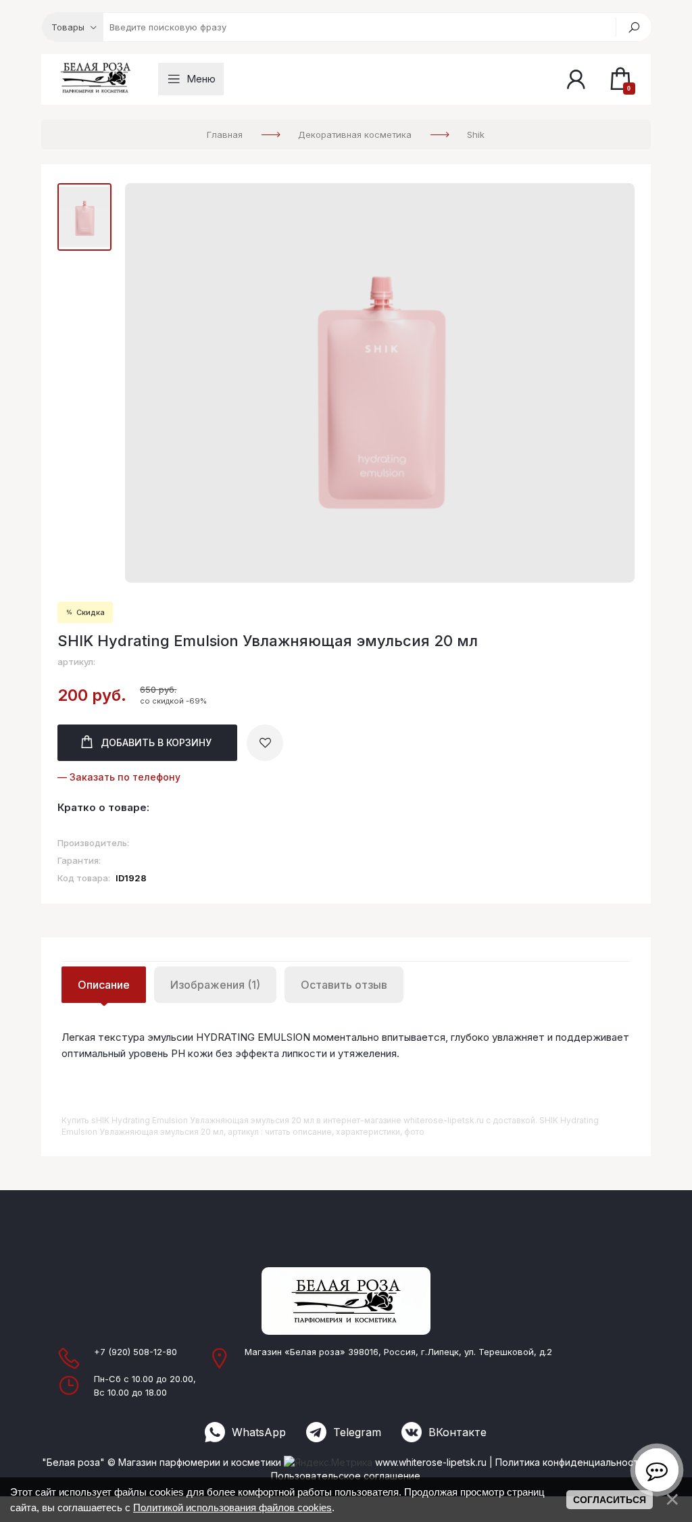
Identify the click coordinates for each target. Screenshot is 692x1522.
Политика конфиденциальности (569, 1462)
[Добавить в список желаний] (265, 743)
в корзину (156, 742)
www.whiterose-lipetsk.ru (431, 1462)
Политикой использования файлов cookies (232, 1507)
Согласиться (609, 1499)
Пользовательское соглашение (345, 1475)
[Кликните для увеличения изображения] (379, 383)
